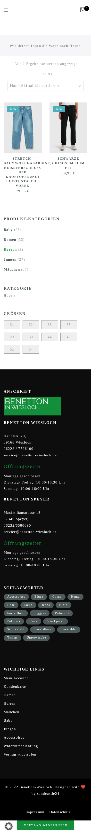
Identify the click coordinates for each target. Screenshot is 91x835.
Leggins (39, 613)
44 (50, 337)
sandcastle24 (48, 794)
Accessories (16, 596)
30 (31, 337)
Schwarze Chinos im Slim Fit (68, 163)
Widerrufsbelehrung (21, 746)
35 (69, 325)
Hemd (75, 596)
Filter (47, 74)
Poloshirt (62, 613)
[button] (8, 826)
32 (31, 325)
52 (12, 349)
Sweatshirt (69, 629)
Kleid (63, 605)
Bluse (38, 596)
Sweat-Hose (42, 629)
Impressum (34, 812)
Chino (57, 596)
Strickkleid (16, 629)
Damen (10, 240)
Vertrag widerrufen (20, 754)
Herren (10, 249)
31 (12, 325)
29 (12, 337)
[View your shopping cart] (83, 10)
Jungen (10, 259)
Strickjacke (55, 621)
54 (31, 349)
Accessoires (14, 737)
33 (50, 325)
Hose (8, 295)
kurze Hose (15, 613)
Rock (34, 621)
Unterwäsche (36, 637)
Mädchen (12, 269)
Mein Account (16, 678)
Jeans (46, 605)
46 (69, 337)
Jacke (28, 605)
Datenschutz (60, 812)
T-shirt (12, 637)
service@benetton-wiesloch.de (30, 455)
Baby (8, 230)
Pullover (13, 621)
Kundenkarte (15, 686)
